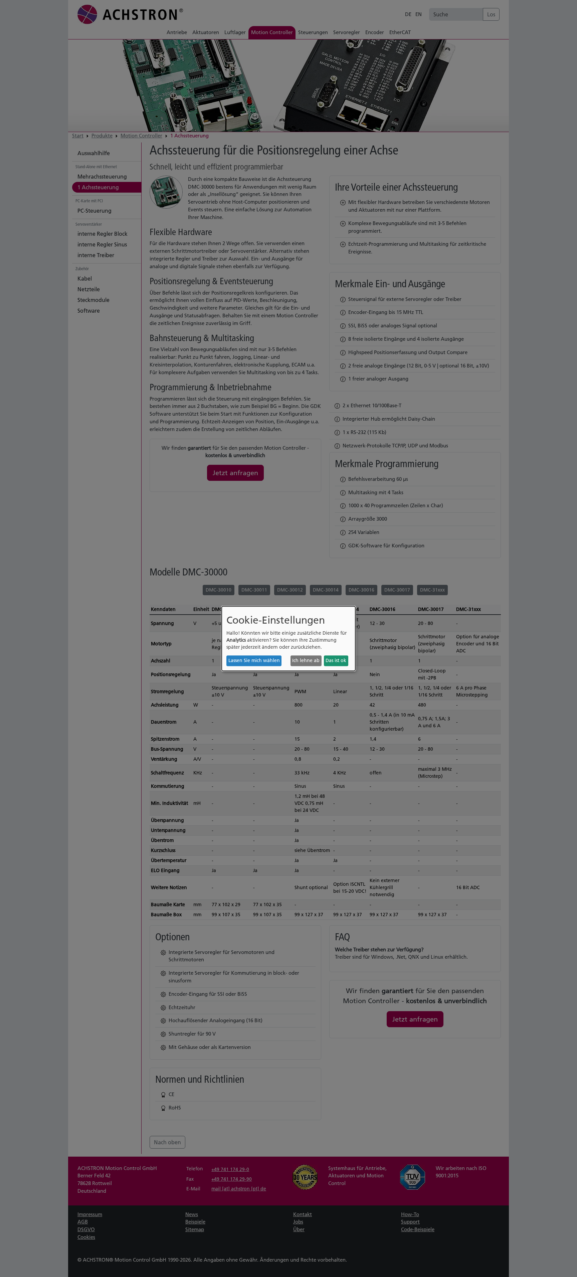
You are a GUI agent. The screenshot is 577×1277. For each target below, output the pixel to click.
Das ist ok (336, 661)
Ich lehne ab (306, 661)
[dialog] (288, 638)
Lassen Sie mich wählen (254, 661)
